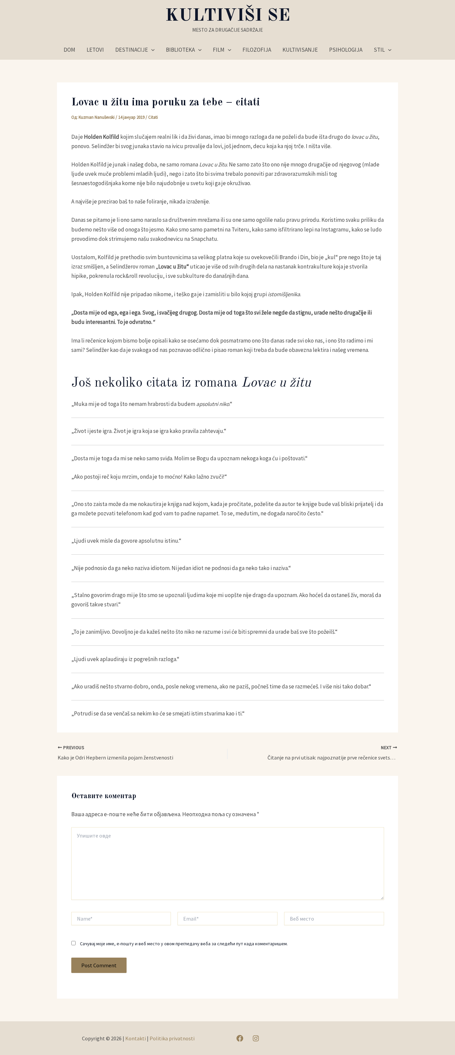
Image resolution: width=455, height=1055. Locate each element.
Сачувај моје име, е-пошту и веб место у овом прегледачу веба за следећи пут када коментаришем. (184, 944)
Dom (69, 49)
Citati (153, 117)
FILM (219, 49)
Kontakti (135, 1038)
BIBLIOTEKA (180, 49)
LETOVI (95, 49)
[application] (151, 50)
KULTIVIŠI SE (227, 16)
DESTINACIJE (131, 49)
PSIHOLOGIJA (345, 49)
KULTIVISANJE (300, 49)
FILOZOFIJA (256, 49)
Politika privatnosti (172, 1038)
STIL (379, 49)
